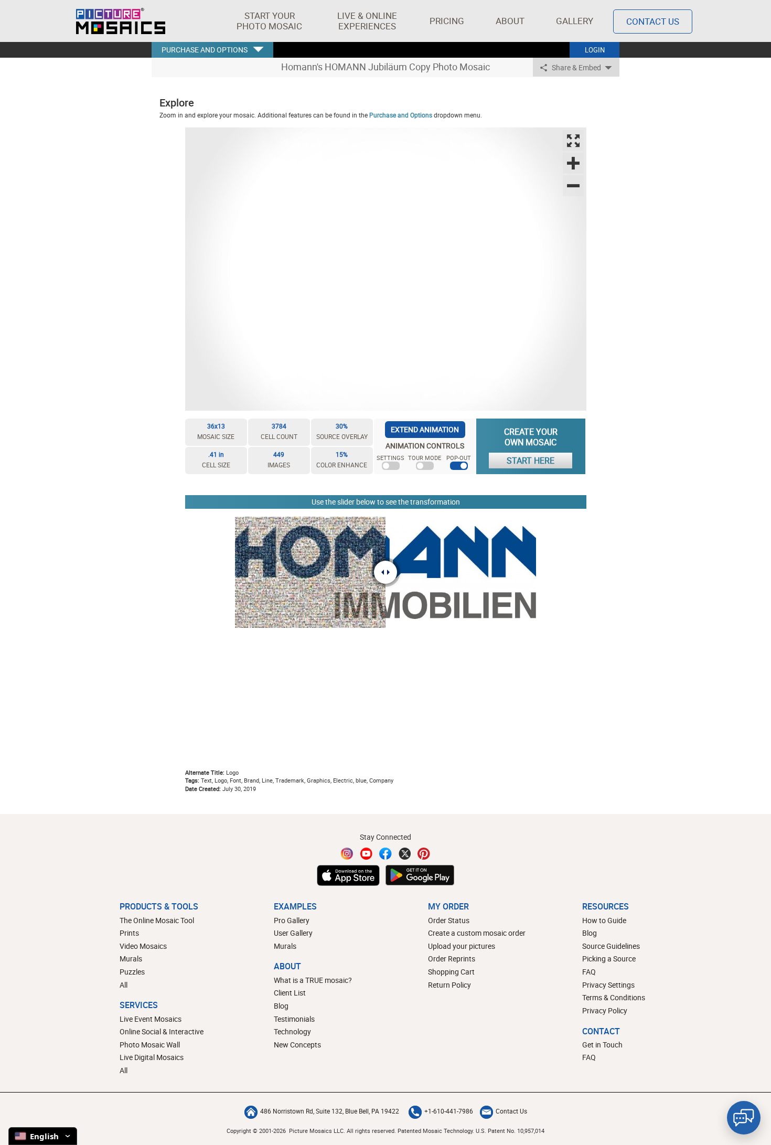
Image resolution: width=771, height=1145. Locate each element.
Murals (131, 959)
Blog (281, 1006)
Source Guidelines (611, 946)
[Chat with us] (744, 1118)
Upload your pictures (461, 946)
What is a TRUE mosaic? (313, 980)
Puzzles (132, 972)
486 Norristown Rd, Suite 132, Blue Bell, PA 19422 (329, 1111)
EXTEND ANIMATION (425, 429)
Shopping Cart (451, 972)
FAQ (589, 972)
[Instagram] (347, 854)
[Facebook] (385, 854)
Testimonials (294, 1019)
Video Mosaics (143, 946)
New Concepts (297, 1045)
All (123, 985)
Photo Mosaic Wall (150, 1045)
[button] (269, 21)
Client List (290, 993)
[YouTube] (366, 854)
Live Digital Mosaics (152, 1057)
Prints (129, 933)
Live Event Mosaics (150, 1019)
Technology (292, 1031)
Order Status (448, 920)
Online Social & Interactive (162, 1031)
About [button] (510, 21)
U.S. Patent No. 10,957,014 (510, 1131)
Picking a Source (609, 959)
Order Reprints (451, 959)
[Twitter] (405, 854)
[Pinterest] (423, 854)
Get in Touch (602, 1045)
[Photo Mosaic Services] (120, 21)
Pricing (447, 21)
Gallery (574, 21)
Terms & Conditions (613, 997)
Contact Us (652, 21)
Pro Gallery (291, 920)
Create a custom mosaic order (477, 933)
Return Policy (449, 985)
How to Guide (604, 920)
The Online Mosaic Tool (157, 920)
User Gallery (293, 933)
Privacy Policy (604, 1010)
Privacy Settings (608, 985)
